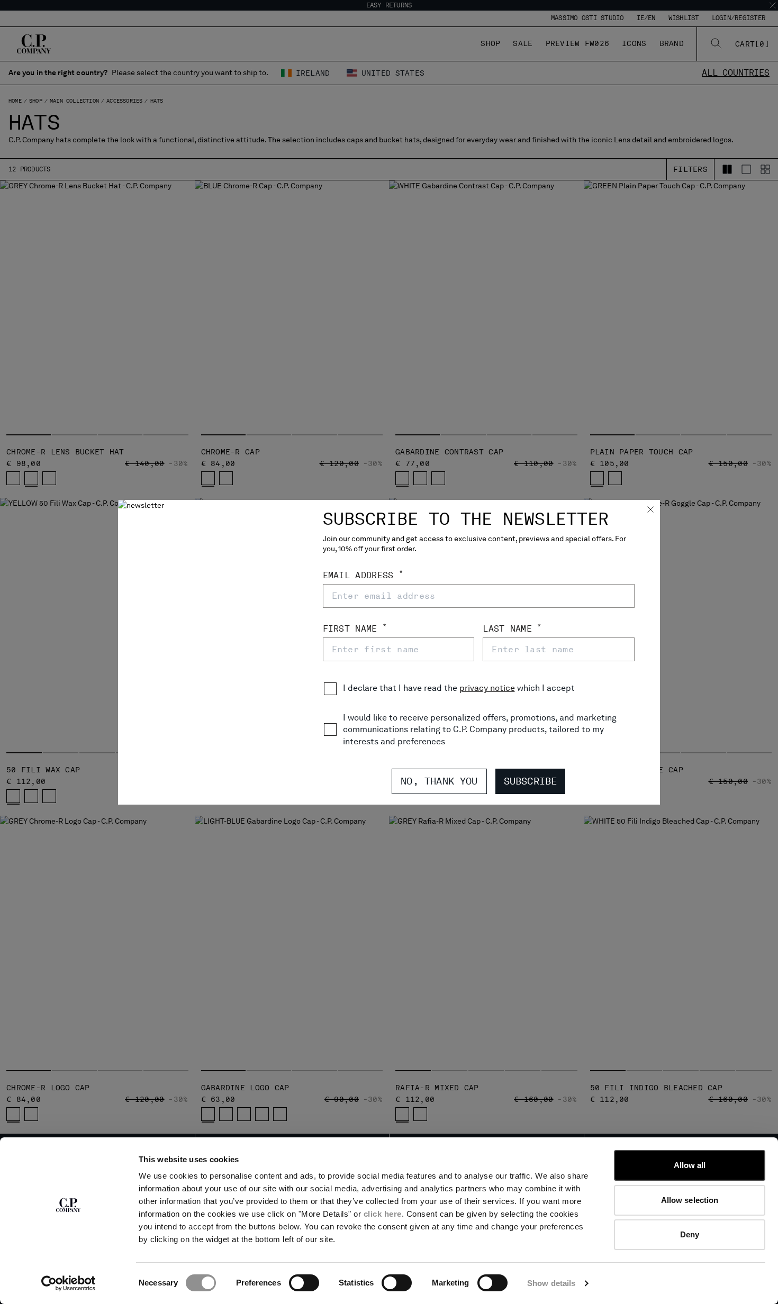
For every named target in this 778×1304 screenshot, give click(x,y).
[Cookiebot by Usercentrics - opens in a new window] (68, 1283)
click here (383, 1213)
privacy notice (487, 688)
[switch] (304, 1282)
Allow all (690, 1165)
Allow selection (690, 1200)
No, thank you (439, 781)
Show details (551, 1283)
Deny (689, 1234)
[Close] (650, 510)
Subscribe (530, 781)
